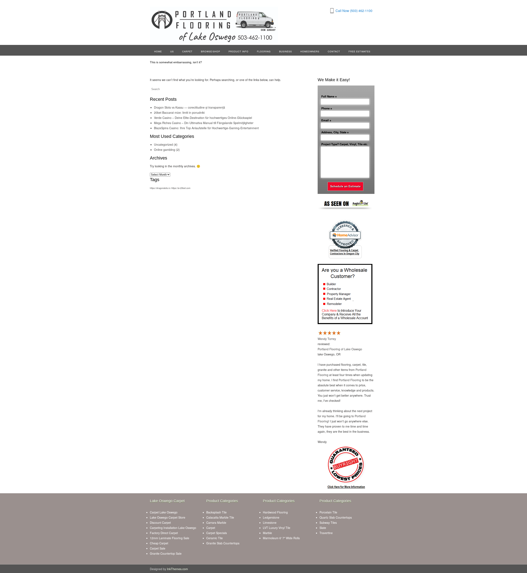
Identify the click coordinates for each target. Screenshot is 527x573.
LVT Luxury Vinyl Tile (276, 528)
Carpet (187, 51)
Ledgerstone (271, 517)
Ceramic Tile (214, 538)
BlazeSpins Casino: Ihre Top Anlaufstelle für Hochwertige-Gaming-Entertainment (206, 128)
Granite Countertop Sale (166, 553)
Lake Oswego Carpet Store (167, 517)
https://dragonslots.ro (160, 188)
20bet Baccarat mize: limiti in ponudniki (179, 112)
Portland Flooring (350, 380)
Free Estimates (359, 51)
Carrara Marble (216, 522)
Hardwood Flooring (275, 512)
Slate (322, 528)
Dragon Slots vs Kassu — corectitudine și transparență (189, 107)
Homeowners (309, 51)
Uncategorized (163, 144)
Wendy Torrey (327, 339)
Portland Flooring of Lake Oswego (340, 349)
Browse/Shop (210, 51)
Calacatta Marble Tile (220, 517)
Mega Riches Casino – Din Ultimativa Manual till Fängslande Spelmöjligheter (203, 123)
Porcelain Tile (328, 512)
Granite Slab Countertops (222, 543)
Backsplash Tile (216, 512)
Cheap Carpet (159, 543)
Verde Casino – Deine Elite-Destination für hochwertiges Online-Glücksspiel (203, 118)
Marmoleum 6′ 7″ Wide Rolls (281, 538)
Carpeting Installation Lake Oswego (173, 528)
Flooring (264, 51)
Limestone (269, 522)
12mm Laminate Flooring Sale (169, 538)
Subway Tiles (328, 522)
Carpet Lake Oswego (163, 512)
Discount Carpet (160, 522)
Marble (267, 533)
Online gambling (164, 150)
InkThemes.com (177, 569)
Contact (334, 51)
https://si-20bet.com (180, 188)
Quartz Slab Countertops (335, 517)
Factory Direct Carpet (164, 533)
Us (172, 51)
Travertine (326, 533)
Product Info (238, 51)
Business (285, 51)
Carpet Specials (216, 533)
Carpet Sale (157, 548)
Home (158, 51)
